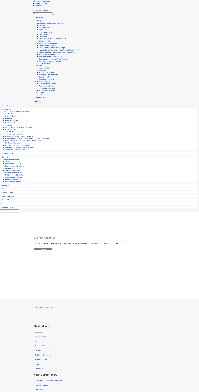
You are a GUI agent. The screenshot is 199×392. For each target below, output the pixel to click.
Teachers (42, 70)
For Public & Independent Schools (50, 23)
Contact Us (39, 6)
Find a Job (39, 390)
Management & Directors (48, 75)
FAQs (37, 364)
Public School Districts (48, 84)
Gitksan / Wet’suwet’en (47, 45)
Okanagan (43, 36)
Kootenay (42, 30)
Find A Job (39, 17)
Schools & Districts (43, 63)
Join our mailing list (44, 307)
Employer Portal (41, 3)
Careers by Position (44, 68)
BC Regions (40, 21)
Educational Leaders (47, 72)
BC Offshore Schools (47, 90)
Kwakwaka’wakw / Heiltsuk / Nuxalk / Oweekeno (57, 52)
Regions (38, 341)
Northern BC (43, 34)
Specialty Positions (46, 79)
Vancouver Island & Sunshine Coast (52, 39)
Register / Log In (41, 10)
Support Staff (44, 77)
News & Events (41, 97)
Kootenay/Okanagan (47, 54)
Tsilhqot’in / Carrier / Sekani (50, 61)
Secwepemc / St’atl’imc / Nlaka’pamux (53, 59)
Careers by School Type (46, 81)
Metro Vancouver (45, 32)
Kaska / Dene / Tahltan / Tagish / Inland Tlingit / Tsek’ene (60, 50)
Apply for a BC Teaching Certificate (48, 380)
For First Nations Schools (47, 43)
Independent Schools (47, 88)
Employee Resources (43, 355)
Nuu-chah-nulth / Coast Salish (50, 57)
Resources (40, 93)
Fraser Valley (44, 27)
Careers (39, 66)
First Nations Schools (47, 86)
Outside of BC (44, 41)
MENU (37, 102)
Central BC (43, 25)
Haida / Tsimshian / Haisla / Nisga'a (52, 48)
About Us (39, 95)
